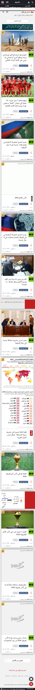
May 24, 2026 (9, 293)
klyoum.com (30, 689)
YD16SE (31, 543)
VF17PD (31, 446)
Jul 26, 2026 (8, 69)
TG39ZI (31, 156)
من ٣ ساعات (27, 676)
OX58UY (31, 293)
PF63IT (31, 207)
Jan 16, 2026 (8, 543)
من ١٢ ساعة (14, 676)
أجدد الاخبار (17, 21)
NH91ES (31, 352)
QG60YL (31, 485)
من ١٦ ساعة (8, 676)
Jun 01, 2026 (8, 207)
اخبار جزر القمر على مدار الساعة (17, 670)
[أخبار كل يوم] (17, 2)
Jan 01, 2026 (8, 596)
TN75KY (31, 249)
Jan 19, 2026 (8, 485)
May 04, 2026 (8, 446)
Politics (15, 66)
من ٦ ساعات (20, 676)
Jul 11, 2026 (8, 114)
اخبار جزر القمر (23, 66)
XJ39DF (31, 69)
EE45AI (31, 115)
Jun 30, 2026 (8, 156)
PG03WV (31, 596)
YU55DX (31, 649)
